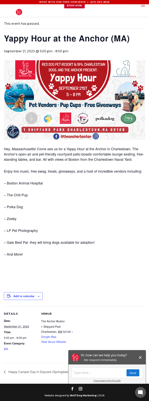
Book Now (74, 5)
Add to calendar (24, 296)
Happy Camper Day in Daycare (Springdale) (38, 372)
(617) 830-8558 (100, 2)
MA (6, 349)
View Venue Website (53, 342)
